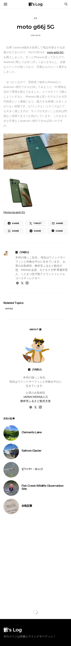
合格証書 (27, 505)
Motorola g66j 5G (14, 212)
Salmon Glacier (32, 450)
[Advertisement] (35, 560)
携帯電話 (9, 309)
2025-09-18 (35, 35)
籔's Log (35, 4)
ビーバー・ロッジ (32, 469)
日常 (35, 18)
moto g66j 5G (55, 52)
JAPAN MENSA (32, 396)
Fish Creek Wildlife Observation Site (42, 487)
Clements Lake (32, 432)
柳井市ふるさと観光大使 (35, 400)
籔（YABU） (23, 252)
